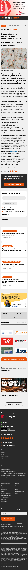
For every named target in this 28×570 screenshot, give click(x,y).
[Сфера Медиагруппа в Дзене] (1, 438)
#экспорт (17, 167)
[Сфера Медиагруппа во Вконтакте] (3, 438)
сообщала (13, 151)
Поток (2, 454)
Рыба (2, 487)
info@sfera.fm (7, 442)
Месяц (16, 493)
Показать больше (14, 404)
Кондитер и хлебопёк (6, 493)
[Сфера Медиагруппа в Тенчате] (9, 438)
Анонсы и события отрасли (7, 464)
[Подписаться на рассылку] (16, 29)
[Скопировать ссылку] (14, 29)
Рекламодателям (5, 467)
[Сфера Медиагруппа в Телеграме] (7, 438)
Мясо (2, 485)
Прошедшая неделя (19, 491)
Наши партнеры (22, 322)
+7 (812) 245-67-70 (9, 445)
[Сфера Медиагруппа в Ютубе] (5, 438)
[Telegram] (12, 29)
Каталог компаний (5, 456)
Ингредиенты (4, 501)
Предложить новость (14, 184)
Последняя (14, 317)
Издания (3, 458)
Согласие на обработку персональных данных (11, 479)
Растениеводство (5, 497)
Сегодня (17, 485)
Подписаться (9, 203)
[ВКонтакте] (10, 29)
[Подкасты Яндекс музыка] (12, 438)
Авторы (2, 460)
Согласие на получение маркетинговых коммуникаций (13, 213)
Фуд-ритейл (3, 499)
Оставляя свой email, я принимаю (13, 213)
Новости (3, 452)
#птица (10, 167)
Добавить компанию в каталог (14, 359)
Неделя (16, 489)
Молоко (3, 491)
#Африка (3, 167)
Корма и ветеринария (6, 495)
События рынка (23, 369)
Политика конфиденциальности (8, 471)
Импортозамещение (5, 469)
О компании (3, 465)
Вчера (16, 487)
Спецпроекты (4, 462)
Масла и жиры (4, 489)
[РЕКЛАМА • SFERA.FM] (14, 15)
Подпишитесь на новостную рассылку (13, 509)
